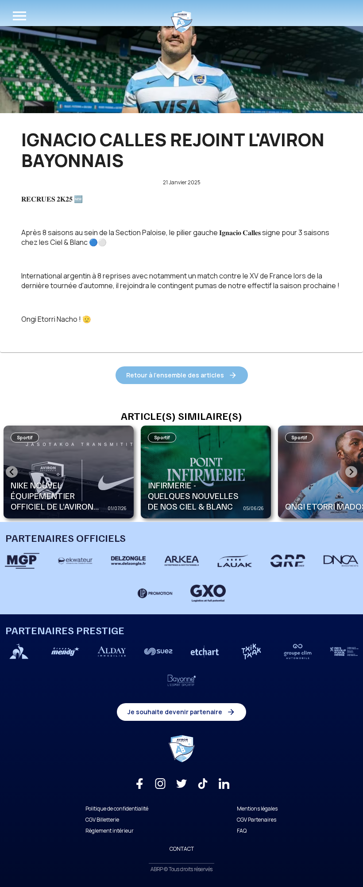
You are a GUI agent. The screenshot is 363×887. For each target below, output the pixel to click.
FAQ (242, 830)
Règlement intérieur (109, 830)
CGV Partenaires (256, 819)
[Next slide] (351, 472)
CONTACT (182, 849)
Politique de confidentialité (116, 808)
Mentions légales (257, 808)
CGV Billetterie (102, 819)
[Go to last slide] (12, 472)
